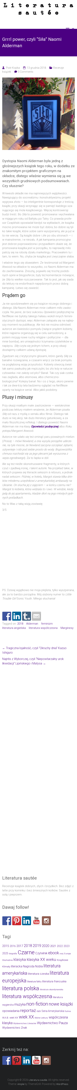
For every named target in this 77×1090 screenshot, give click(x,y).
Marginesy (67, 628)
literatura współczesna (43, 628)
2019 (37, 945)
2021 (53, 946)
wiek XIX (14, 1017)
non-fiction (37, 1004)
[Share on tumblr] (26, 616)
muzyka (20, 1004)
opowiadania (10, 1011)
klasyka (19, 959)
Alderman (32, 623)
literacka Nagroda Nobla (27, 966)
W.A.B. (5, 1017)
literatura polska (20, 988)
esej (61, 953)
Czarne (26, 952)
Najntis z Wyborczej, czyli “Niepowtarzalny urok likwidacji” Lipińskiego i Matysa (33, 661)
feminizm (47, 623)
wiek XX (26, 1017)
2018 (20, 623)
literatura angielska (14, 628)
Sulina (68, 1011)
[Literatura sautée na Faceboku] (6, 920)
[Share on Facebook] (6, 616)
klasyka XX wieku (41, 959)
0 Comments (25, 71)
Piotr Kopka (13, 67)
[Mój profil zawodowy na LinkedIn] (16, 616)
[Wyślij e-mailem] (36, 616)
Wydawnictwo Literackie (24, 1023)
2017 (19, 946)
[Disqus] (38, 721)
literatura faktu (34, 981)
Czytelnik (41, 953)
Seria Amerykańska (52, 1010)
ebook (53, 953)
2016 (13, 946)
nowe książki (61, 1004)
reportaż (28, 1010)
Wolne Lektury (41, 1017)
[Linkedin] (26, 920)
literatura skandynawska (51, 989)
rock (39, 1011)
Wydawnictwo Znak (14, 1027)
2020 (45, 946)
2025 (5, 953)
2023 (67, 946)
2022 (60, 946)
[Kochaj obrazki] (46, 920)
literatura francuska (54, 981)
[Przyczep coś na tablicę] (16, 920)
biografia (13, 953)
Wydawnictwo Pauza (52, 1023)
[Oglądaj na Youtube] (36, 920)
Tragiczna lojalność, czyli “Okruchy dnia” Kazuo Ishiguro (34, 650)
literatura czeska (38, 973)
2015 (5, 946)
